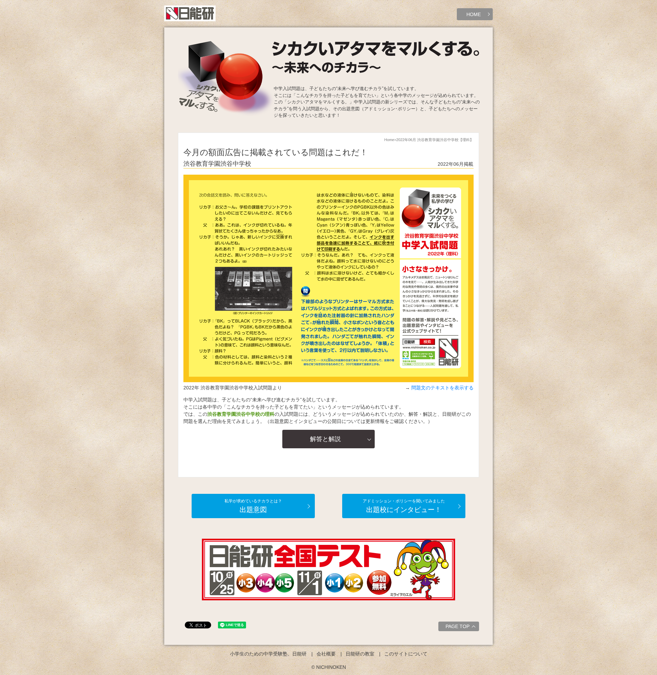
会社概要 (326, 654)
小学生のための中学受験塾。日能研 (268, 654)
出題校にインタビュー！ (404, 506)
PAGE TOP (457, 626)
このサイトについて (405, 654)
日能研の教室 (360, 654)
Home (389, 140)
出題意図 (253, 506)
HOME (473, 14)
